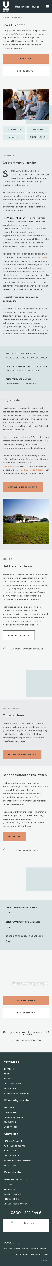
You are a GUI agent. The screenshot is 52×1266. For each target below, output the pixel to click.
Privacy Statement (20, 1254)
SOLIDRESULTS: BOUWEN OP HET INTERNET (25, 1248)
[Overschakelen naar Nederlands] (22, 6)
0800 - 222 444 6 (26, 1213)
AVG (46, 1254)
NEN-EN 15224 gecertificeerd (30, 469)
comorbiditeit (40, 257)
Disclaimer (36, 1254)
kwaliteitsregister (11, 466)
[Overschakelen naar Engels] (36, 6)
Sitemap (44, 1260)
